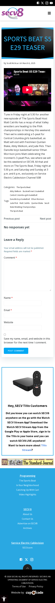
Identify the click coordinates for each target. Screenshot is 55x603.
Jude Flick (14, 203)
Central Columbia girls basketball (23, 195)
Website (8, 322)
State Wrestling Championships (22, 207)
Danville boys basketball (20, 199)
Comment (10, 257)
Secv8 (46, 203)
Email (8, 310)
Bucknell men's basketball (33, 191)
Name (8, 297)
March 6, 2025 (29, 63)
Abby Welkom (15, 191)
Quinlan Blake (37, 203)
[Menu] (49, 13)
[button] (4, 599)
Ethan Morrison (37, 199)
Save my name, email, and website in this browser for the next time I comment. (27, 340)
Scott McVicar (13, 63)
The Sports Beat (23, 187)
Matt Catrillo (25, 203)
